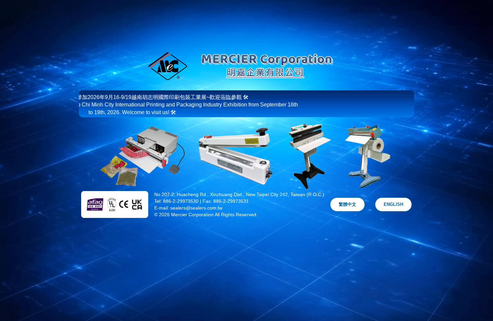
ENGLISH (393, 204)
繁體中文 (347, 204)
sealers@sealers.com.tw (196, 208)
